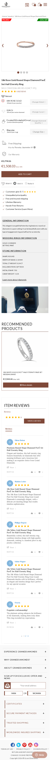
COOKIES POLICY (40, 749)
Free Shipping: (15, 143)
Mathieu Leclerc (20, 482)
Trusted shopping (17, 723)
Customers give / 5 (15, 191)
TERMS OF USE (7, 749)
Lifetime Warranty (13, 202)
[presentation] (3, 45)
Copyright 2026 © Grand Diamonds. (24, 758)
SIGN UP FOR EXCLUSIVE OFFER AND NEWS (23, 677)
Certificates (14, 704)
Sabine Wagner (20, 562)
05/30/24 (10, 627)
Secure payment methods (22, 713)
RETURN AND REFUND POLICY (24, 752)
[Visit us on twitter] (19, 745)
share (12, 467)
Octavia (17, 603)
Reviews (7, 412)
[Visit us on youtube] (30, 745)
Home (4, 16)
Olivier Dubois (20, 440)
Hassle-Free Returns (15, 205)
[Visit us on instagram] (36, 745)
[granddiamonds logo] (7, 4)
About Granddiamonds (18, 668)
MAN (14, 693)
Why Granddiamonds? (17, 659)
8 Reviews (21, 91)
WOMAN (37, 693)
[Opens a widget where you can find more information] (39, 755)
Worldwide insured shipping (24, 732)
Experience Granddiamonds (20, 651)
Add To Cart (25, 174)
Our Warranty (14, 154)
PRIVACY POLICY (23, 749)
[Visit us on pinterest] (24, 745)
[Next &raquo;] (28, 636)
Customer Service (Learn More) (19, 209)
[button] (18, 72)
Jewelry (10, 16)
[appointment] (26, 4)
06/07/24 (10, 472)
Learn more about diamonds (14, 279)
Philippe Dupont (20, 523)
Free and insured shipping (17, 198)
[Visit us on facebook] (13, 745)
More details (26, 383)
